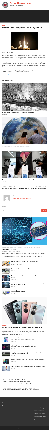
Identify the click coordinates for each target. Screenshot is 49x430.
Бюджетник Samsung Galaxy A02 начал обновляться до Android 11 (27, 359)
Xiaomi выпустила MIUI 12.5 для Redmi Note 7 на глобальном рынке (28, 366)
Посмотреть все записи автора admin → (21, 198)
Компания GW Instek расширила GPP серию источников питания (27, 268)
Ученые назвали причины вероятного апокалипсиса (15, 146)
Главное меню (7, 20)
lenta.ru (8, 74)
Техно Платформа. (21, 3)
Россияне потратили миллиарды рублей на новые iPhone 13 (18, 179)
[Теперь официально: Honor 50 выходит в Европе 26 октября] (24, 324)
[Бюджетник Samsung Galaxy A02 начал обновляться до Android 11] (6, 363)
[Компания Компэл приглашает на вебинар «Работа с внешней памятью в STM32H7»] (24, 244)
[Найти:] (24, 210)
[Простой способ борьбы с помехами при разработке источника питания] (6, 280)
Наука (3, 25)
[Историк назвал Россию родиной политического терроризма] (24, 110)
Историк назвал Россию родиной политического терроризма (18, 112)
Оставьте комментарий (17, 29)
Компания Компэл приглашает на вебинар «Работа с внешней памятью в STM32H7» (22, 386)
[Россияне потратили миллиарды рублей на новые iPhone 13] (24, 178)
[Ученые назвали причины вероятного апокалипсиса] (24, 144)
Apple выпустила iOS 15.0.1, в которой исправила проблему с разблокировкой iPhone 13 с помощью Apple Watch (26, 345)
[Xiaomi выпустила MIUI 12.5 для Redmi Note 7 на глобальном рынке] (6, 370)
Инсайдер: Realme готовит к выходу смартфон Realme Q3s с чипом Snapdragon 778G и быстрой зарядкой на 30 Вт (28, 338)
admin (10, 29)
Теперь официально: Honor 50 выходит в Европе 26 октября (22, 327)
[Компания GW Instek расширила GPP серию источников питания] (6, 273)
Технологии (4, 325)
